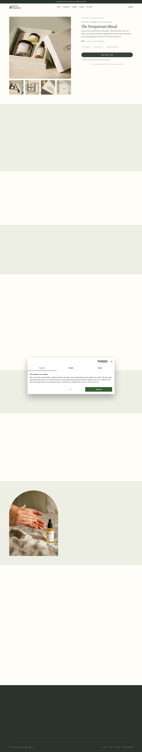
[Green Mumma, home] (15, 7)
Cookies (117, 747)
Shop (58, 7)
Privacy (104, 747)
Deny (70, 389)
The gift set (66, 7)
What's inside (107, 76)
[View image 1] (16, 87)
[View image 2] (32, 87)
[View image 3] (48, 87)
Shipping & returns (79, 729)
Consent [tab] (42, 368)
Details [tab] (71, 368)
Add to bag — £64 (107, 55)
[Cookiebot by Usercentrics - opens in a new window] (99, 361)
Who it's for (107, 90)
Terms (110, 747)
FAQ (74, 733)
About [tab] (100, 368)
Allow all (99, 389)
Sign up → (89, 674)
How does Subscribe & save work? (71, 599)
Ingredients (44, 733)
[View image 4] (64, 87)
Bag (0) (130, 7)
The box (107, 83)
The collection (85, 18)
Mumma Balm (13, 729)
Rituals (74, 7)
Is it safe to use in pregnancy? (71, 626)
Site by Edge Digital (127, 747)
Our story (89, 7)
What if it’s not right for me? (71, 606)
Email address (55, 670)
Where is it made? (71, 619)
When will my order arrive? (71, 592)
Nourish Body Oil (14, 733)
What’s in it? (71, 612)
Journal (81, 7)
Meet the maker (72, 541)
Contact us (76, 726)
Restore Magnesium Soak (17, 736)
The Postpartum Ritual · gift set (19, 726)
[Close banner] (111, 361)
